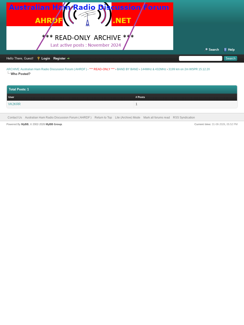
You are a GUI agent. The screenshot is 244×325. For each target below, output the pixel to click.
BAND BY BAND (127, 69)
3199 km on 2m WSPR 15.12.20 (189, 69)
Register (59, 58)
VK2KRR (14, 104)
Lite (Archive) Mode (127, 117)
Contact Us (15, 117)
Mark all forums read (156, 117)
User (11, 97)
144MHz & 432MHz (153, 69)
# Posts (140, 97)
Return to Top (103, 117)
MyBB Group (54, 124)
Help (231, 49)
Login (45, 58)
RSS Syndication (184, 117)
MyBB (25, 124)
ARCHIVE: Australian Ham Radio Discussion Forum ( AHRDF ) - (60, 69)
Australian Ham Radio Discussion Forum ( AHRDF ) (58, 117)
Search (214, 49)
